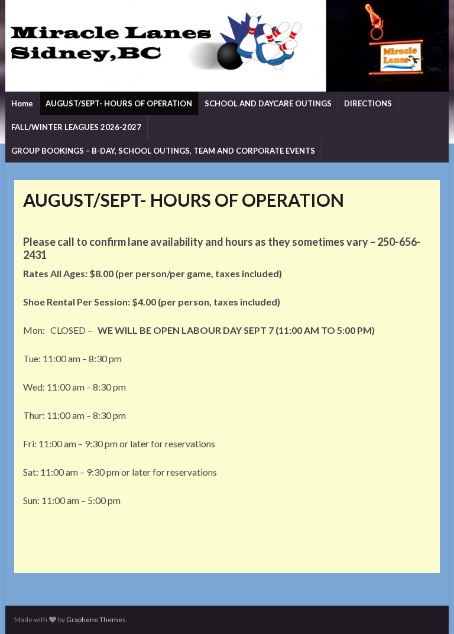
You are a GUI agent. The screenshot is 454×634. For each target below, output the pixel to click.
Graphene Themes (96, 619)
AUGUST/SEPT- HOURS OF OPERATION (119, 103)
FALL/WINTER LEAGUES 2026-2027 (76, 127)
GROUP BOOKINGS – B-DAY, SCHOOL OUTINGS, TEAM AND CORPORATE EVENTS (163, 150)
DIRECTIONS (368, 103)
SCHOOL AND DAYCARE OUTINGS (268, 103)
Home (22, 103)
